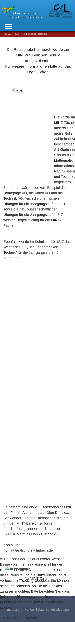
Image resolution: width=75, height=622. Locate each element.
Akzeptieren (11, 618)
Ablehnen (33, 618)
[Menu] (8, 26)
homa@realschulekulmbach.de (28, 550)
